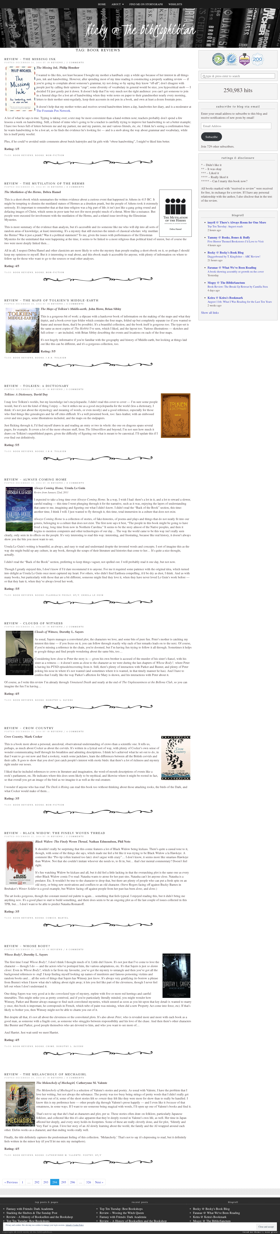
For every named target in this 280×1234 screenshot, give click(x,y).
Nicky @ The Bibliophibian (140, 29)
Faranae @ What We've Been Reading (232, 267)
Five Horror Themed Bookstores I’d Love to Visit (236, 241)
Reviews (57, 62)
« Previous (11, 1182)
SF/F (76, 595)
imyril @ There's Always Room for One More (237, 222)
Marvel (63, 918)
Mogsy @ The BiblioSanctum (226, 282)
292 (37, 1182)
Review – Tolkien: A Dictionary (36, 386)
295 (63, 1182)
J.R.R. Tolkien (56, 358)
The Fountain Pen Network (53, 111)
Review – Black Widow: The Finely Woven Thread (54, 833)
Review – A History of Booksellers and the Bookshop (133, 1221)
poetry (88, 1155)
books (39, 155)
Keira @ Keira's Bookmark (225, 297)
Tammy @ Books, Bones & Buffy (229, 237)
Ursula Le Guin (92, 595)
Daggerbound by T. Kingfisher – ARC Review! (234, 256)
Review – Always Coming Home (35, 479)
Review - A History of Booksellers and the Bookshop (39, 1217)
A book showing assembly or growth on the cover (236, 271)
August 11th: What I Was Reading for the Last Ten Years (240, 301)
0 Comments (75, 187)
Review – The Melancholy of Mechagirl (45, 1074)
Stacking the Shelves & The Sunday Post (31, 1213)
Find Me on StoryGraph (146, 4)
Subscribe (211, 137)
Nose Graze (271, 1232)
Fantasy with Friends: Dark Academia (29, 1209)
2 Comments (75, 62)
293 (45, 1182)
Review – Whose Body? (27, 946)
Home (102, 4)
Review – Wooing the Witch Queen (122, 1213)
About (116, 4)
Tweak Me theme (252, 1232)
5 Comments (75, 304)
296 (72, 1182)
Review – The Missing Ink (30, 59)
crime (50, 1046)
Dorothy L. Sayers (59, 700)
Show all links (210, 312)
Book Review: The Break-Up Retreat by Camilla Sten (238, 286)
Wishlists (175, 4)
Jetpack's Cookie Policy (75, 1225)
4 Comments (75, 731)
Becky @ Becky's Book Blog (226, 252)
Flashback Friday (58, 595)
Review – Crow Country (29, 728)
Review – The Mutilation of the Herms (44, 183)
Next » (99, 1182)
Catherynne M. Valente (63, 1155)
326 (88, 1182)
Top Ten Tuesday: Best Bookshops (27, 1221)
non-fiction (55, 155)
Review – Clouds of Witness (33, 623)
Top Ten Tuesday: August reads (225, 226)
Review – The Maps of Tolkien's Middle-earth (51, 300)
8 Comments (75, 949)
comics (51, 918)
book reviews (23, 155)
